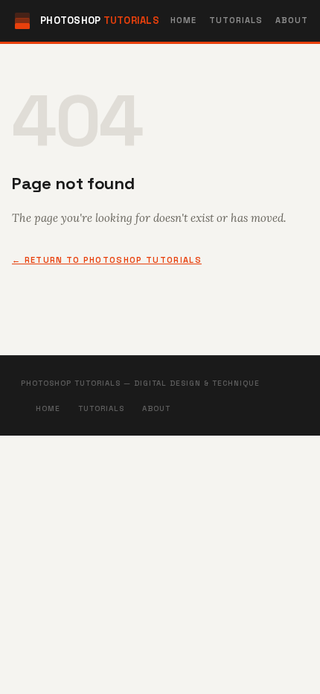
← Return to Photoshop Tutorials (107, 260)
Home (183, 20)
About (292, 20)
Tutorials (236, 20)
